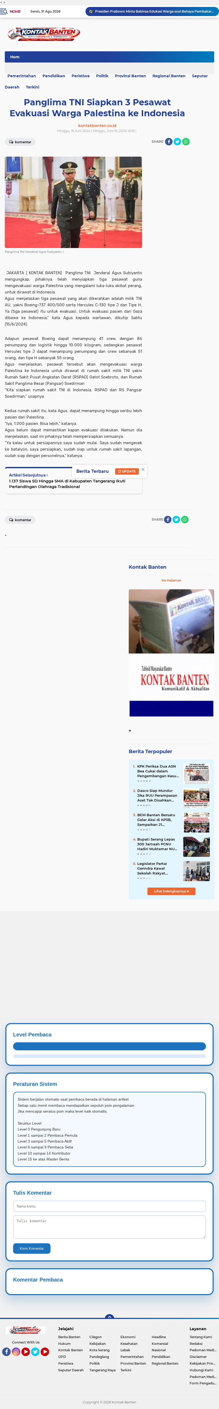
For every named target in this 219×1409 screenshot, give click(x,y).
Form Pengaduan (204, 1383)
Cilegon (95, 1337)
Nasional (159, 1350)
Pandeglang (99, 1357)
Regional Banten (169, 75)
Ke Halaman (171, 580)
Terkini (32, 87)
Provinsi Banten (130, 75)
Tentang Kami (201, 1337)
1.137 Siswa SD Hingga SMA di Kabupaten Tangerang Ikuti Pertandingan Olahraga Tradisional (67, 483)
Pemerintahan (132, 1357)
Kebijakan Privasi (203, 1363)
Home (15, 11)
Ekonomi (127, 1337)
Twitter (37, 1358)
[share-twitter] (177, 141)
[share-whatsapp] (186, 141)
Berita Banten (69, 1337)
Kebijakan (97, 1344)
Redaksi (196, 1344)
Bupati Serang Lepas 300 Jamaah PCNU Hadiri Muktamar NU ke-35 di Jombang (156, 844)
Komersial (160, 1344)
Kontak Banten (147, 567)
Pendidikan (53, 75)
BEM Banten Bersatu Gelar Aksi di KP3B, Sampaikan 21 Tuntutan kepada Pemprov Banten (156, 820)
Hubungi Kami (201, 1370)
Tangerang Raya (102, 1370)
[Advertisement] (109, 948)
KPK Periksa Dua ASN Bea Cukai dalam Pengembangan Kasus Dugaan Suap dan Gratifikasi (157, 771)
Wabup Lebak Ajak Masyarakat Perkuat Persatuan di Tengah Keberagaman (154, 11)
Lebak (125, 1350)
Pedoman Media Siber (204, 1350)
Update (128, 471)
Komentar (22, 520)
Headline (159, 1337)
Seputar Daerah (71, 1370)
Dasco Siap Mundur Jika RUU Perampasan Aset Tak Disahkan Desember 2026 (157, 795)
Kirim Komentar (32, 1249)
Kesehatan (129, 1344)
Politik (102, 75)
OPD (62, 1357)
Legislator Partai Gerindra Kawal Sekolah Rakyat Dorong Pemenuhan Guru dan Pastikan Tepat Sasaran (155, 868)
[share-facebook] (169, 141)
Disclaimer (198, 1357)
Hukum (64, 1344)
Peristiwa (81, 75)
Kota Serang (99, 1350)
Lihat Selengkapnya (170, 891)
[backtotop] (109, 1319)
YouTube (29, 1358)
